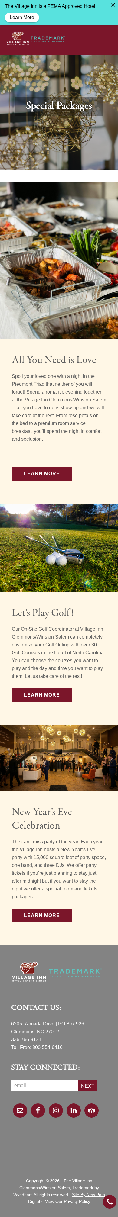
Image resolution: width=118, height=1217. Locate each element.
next (87, 1086)
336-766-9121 (26, 1039)
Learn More (42, 473)
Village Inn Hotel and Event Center (36, 38)
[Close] (113, 5)
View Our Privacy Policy (67, 1201)
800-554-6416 (47, 1047)
